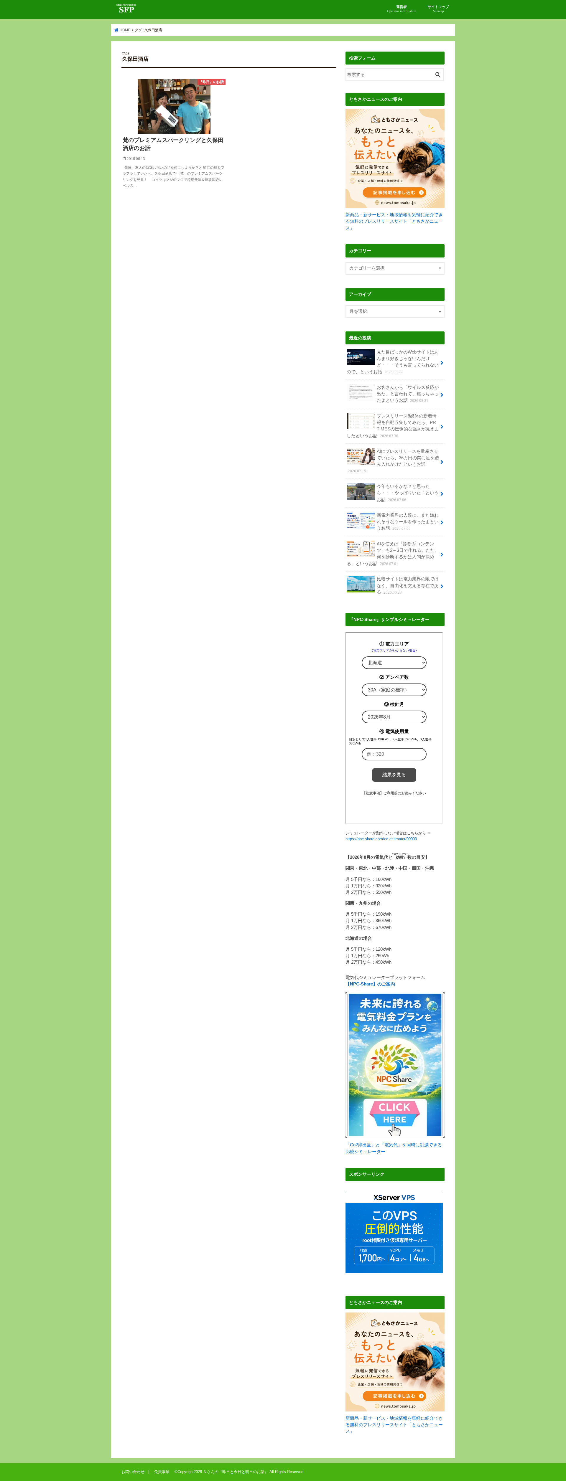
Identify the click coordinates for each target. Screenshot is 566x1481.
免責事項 (163, 1472)
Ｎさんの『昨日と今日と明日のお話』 (235, 1472)
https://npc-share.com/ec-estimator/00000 (381, 839)
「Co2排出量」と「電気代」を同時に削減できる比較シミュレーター (393, 1148)
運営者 (401, 9)
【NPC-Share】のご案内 (370, 984)
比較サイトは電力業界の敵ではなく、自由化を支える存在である (408, 585)
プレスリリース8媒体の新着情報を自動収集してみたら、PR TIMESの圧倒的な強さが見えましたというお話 (393, 426)
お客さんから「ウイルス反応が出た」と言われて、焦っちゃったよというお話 (408, 394)
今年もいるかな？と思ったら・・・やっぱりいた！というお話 (408, 493)
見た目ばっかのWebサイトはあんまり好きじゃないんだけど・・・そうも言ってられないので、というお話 (393, 362)
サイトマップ (438, 9)
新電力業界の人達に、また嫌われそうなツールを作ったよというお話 (408, 522)
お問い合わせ (132, 1472)
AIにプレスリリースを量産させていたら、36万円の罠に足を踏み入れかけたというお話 (393, 461)
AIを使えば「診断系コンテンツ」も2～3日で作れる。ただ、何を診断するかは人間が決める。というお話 (393, 553)
